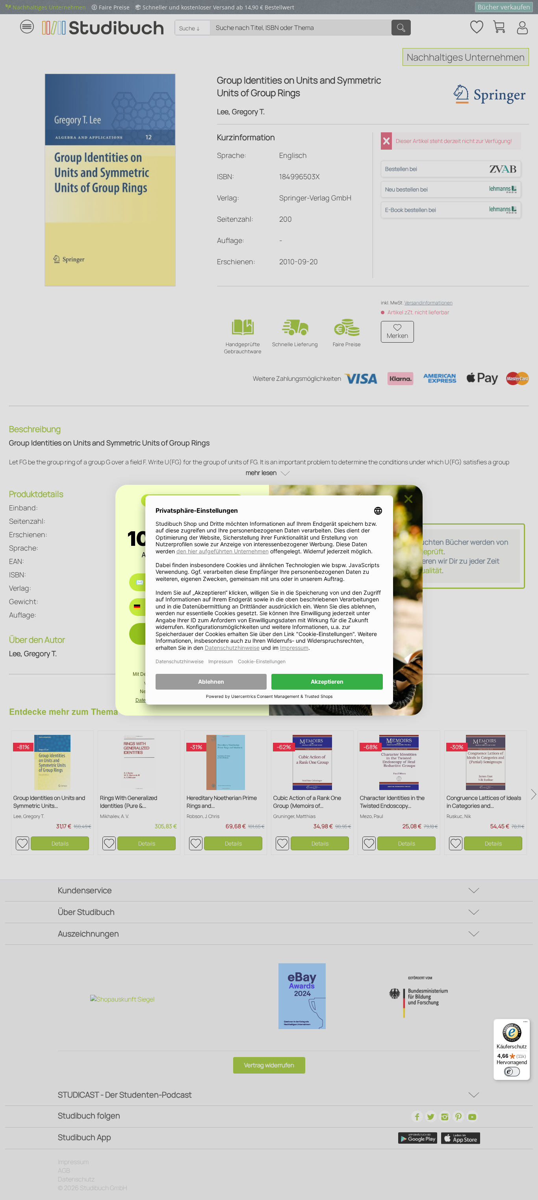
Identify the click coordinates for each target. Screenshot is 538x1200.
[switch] (512, 1071)
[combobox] (143, 607)
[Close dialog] (408, 499)
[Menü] (525, 1023)
